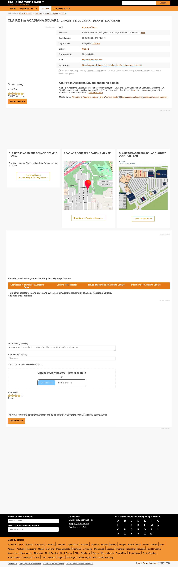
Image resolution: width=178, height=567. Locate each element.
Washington (71, 557)
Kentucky (21, 549)
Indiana (154, 544)
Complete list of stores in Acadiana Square (27, 286)
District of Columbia (99, 544)
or (61, 374)
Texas (36, 557)
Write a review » (17, 101)
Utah (44, 557)
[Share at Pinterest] (167, 20)
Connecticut (72, 544)
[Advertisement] (31, 47)
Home (13, 9)
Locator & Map (62, 9)
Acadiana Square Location (155, 97)
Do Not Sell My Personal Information (79, 564)
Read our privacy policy (53, 564)
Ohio (77, 553)
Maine (41, 549)
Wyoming (109, 557)
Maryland (50, 549)
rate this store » (96, 92)
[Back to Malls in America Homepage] (48, 3)
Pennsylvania (107, 553)
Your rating (13, 392)
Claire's (85, 49)
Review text (18, 343)
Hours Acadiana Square (131, 97)
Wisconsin (98, 557)
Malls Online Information (148, 563)
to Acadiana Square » (88, 218)
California (50, 544)
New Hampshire (154, 549)
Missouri (110, 549)
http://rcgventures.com (92, 59)
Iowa (162, 544)
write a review (139, 90)
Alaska (21, 544)
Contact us (12, 564)
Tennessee (27, 557)
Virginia (61, 557)
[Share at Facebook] (156, 20)
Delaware (84, 544)
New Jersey (13, 553)
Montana (120, 549)
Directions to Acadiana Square (146, 285)
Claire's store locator (109, 97)
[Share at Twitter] (162, 20)
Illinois (146, 544)
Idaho (138, 544)
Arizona (29, 544)
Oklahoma (85, 553)
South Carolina (149, 553)
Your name (17, 354)
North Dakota (66, 553)
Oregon (95, 553)
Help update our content (30, 564)
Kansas (11, 549)
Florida (113, 544)
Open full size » (143, 218)
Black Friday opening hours (81, 520)
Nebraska (130, 549)
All (151, 533)
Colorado (61, 544)
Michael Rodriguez (95, 71)
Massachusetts (63, 549)
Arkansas (39, 544)
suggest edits (141, 71)
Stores (45, 9)
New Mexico (26, 553)
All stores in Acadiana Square (85, 97)
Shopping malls (28, 9)
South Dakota (14, 557)
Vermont (52, 557)
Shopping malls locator (79, 523)
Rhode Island (134, 553)
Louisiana (31, 549)
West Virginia (85, 557)
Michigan (76, 549)
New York (38, 553)
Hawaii (131, 544)
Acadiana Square (90, 27)
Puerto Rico (121, 553)
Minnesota (87, 549)
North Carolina (51, 553)
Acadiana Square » (33, 176)
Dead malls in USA (77, 527)
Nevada (140, 549)
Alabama (12, 544)
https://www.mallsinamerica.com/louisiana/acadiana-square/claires (112, 65)
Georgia (122, 544)
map (143, 33)
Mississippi (99, 549)
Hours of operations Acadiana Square (106, 285)
